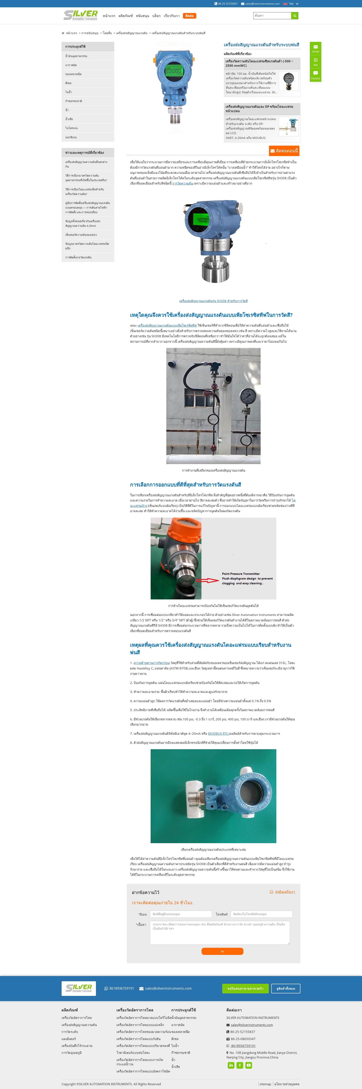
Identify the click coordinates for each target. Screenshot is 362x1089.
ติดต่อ (189, 15)
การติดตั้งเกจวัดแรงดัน (78, 257)
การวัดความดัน (182, 183)
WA (314, 65)
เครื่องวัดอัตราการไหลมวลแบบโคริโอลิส (143, 1018)
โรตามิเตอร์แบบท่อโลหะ (133, 1053)
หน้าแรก (109, 15)
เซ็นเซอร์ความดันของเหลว (81, 235)
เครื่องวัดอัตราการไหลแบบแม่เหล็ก (140, 1025)
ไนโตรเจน (71, 128)
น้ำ (67, 110)
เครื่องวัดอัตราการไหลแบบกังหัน (138, 1039)
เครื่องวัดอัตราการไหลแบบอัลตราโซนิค (143, 1071)
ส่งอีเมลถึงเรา (285, 891)
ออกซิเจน (71, 137)
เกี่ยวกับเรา (172, 15)
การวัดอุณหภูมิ (72, 1053)
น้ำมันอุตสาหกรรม (76, 56)
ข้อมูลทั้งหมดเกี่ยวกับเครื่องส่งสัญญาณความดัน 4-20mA (82, 223)
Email (314, 49)
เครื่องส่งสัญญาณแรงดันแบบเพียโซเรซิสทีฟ (167, 325)
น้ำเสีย (69, 119)
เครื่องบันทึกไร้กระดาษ (77, 1046)
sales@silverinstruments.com (262, 3)
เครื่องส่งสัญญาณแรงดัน (131, 33)
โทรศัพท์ (222, 914)
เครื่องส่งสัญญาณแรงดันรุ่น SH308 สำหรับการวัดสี (213, 301)
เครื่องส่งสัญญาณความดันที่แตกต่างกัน (86, 164)
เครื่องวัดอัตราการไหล (77, 1018)
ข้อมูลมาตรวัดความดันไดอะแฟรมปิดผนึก (87, 246)
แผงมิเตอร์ (69, 1039)
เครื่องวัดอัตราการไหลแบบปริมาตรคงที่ (143, 1046)
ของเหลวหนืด (73, 74)
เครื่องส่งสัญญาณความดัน (79, 1025)
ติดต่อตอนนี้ (287, 151)
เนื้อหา (141, 924)
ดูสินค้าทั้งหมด (286, 988)
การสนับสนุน (89, 33)
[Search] (294, 15)
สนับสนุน (142, 15)
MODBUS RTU (218, 733)
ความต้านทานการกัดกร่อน (152, 663)
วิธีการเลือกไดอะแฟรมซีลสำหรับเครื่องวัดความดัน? (84, 191)
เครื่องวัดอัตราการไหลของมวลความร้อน (143, 1032)
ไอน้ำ (68, 92)
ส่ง (222, 951)
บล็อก (156, 15)
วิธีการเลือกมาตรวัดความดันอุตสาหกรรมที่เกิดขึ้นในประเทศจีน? (86, 178)
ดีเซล (68, 83)
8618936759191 (122, 988)
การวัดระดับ (70, 1032)
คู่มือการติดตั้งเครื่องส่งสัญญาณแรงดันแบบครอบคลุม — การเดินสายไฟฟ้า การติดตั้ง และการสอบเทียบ (87, 207)
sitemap (265, 1084)
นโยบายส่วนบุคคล (286, 1084)
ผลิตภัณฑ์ (126, 15)
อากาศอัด (71, 65)
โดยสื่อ (107, 33)
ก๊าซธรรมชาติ (73, 101)
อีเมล (142, 914)
